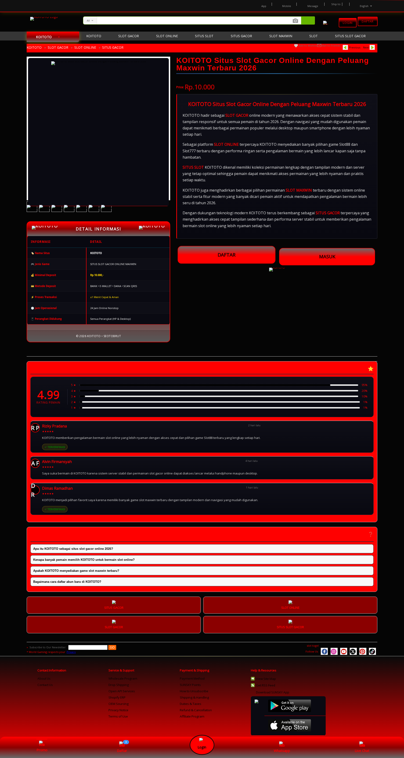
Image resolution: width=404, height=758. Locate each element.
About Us (43, 678)
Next (366, 47)
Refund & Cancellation (196, 710)
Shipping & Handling (194, 697)
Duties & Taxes (190, 704)
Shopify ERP (117, 697)
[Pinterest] (362, 651)
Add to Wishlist (308, 45)
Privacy (71, 652)
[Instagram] (334, 651)
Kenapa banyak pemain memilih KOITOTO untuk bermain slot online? (84, 559)
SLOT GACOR (58, 47)
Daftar (368, 22)
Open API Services (121, 691)
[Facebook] (324, 651)
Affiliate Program (192, 716)
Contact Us (45, 685)
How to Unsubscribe (194, 691)
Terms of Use (118, 716)
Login (348, 23)
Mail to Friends (330, 45)
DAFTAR (226, 255)
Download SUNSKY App (272, 692)
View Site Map (266, 679)
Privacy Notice (118, 710)
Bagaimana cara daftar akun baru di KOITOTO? (67, 581)
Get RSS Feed (265, 685)
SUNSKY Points (190, 685)
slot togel (313, 645)
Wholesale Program (122, 678)
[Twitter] (353, 651)
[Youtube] (343, 651)
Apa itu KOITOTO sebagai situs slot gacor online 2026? (73, 548)
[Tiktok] (372, 651)
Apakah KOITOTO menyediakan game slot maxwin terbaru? (76, 570)
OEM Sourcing (118, 704)
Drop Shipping (118, 685)
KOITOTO (34, 47)
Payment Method (192, 678)
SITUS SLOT (193, 167)
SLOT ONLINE (85, 47)
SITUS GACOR (112, 47)
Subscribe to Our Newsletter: (48, 647)
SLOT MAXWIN (299, 190)
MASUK (327, 256)
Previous (354, 47)
